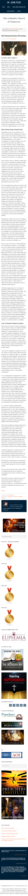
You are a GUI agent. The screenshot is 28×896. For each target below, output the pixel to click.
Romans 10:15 (24, 854)
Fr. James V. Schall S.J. (18, 496)
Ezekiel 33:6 (24, 875)
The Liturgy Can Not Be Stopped (8, 831)
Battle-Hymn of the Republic (7, 828)
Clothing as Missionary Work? (8, 836)
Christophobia (10, 495)
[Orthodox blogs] (9, 559)
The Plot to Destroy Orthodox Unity (9, 833)
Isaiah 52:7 (17, 854)
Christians (10, 496)
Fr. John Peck (14, 2)
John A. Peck (24, 885)
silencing (3, 498)
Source (3, 490)
